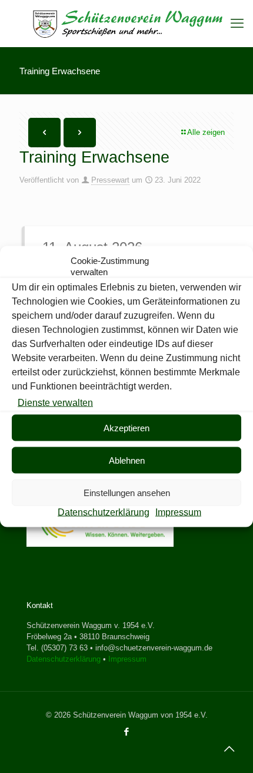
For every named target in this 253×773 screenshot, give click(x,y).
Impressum (178, 512)
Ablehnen (127, 460)
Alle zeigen (206, 132)
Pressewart (110, 180)
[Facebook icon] (126, 731)
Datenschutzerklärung (103, 512)
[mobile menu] (237, 24)
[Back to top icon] (229, 748)
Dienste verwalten (55, 403)
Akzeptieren (126, 427)
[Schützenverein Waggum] (126, 23)
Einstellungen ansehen (127, 492)
